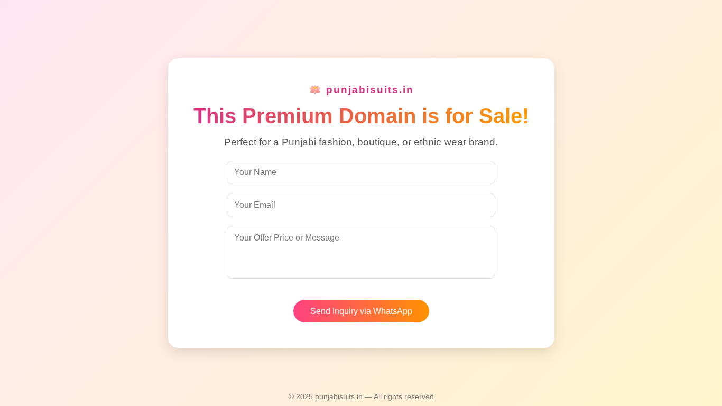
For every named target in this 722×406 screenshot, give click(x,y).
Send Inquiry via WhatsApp (361, 311)
